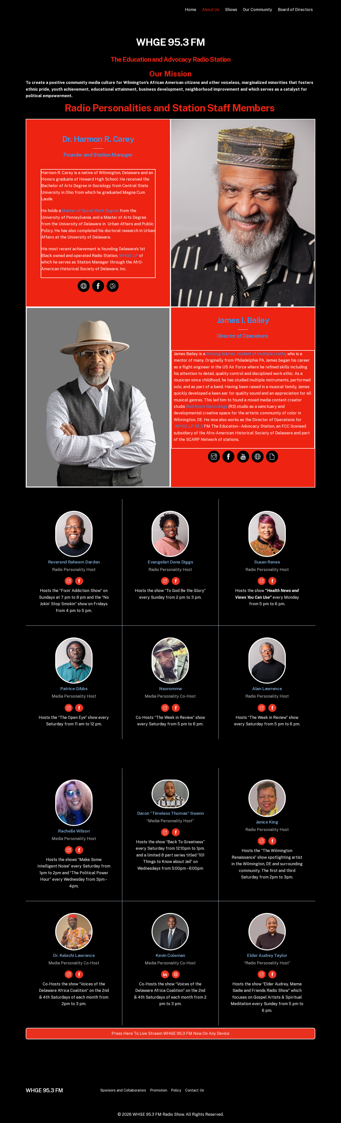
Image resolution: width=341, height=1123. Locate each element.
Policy (176, 1090)
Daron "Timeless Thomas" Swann (170, 813)
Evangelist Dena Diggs (170, 561)
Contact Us (194, 1090)
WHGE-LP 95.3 (189, 426)
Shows (231, 9)
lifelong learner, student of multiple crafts (246, 353)
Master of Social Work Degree (90, 210)
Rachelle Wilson (74, 831)
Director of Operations (243, 336)
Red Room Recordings (206, 406)
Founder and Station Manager (98, 155)
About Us (210, 9)
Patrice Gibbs (73, 688)
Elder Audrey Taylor (267, 955)
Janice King (267, 822)
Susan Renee (267, 561)
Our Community (257, 9)
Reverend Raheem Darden (74, 561)
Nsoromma (170, 688)
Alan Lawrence (267, 688)
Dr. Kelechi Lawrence (74, 955)
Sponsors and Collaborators (123, 1090)
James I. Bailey (243, 320)
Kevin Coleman (170, 955)
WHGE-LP (128, 255)
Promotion (158, 1090)
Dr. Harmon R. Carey (98, 139)
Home (190, 9)
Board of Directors (295, 9)
